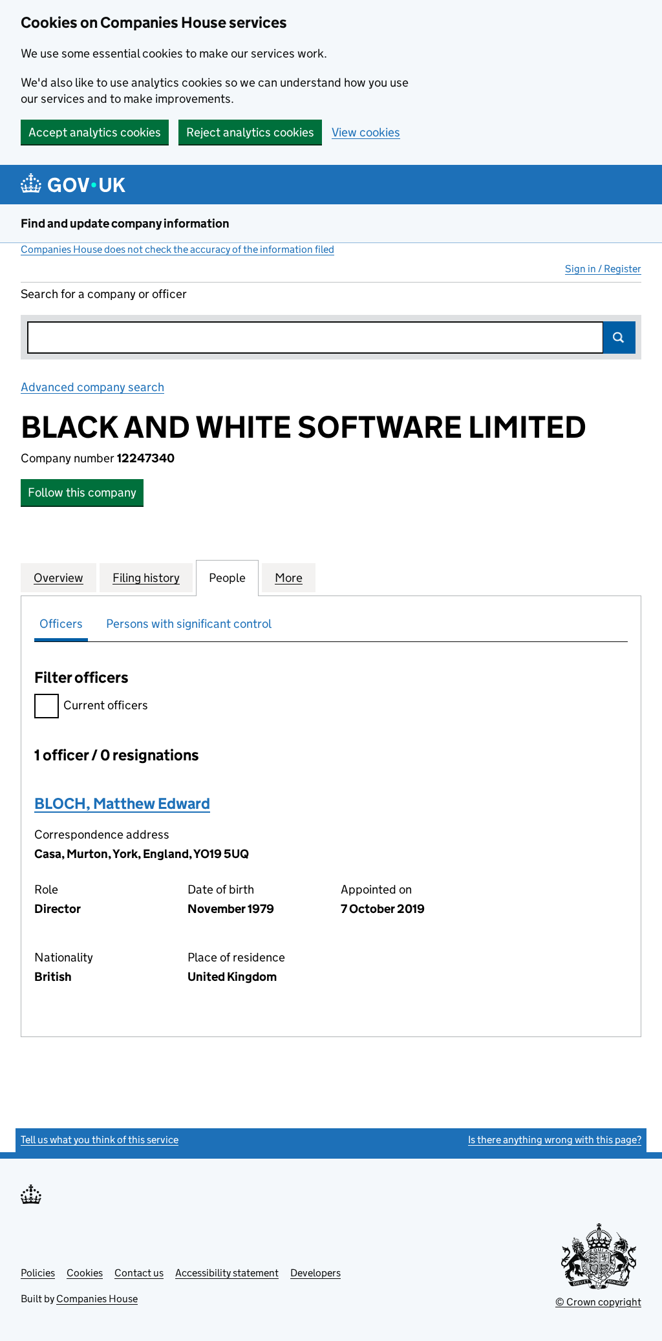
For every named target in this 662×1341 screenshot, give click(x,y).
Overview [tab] (58, 577)
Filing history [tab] (146, 577)
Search (619, 337)
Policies (38, 1273)
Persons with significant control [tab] (189, 623)
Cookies (85, 1273)
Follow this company (82, 492)
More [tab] (289, 577)
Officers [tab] (61, 623)
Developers (315, 1273)
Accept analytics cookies (94, 132)
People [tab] (227, 577)
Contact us (139, 1273)
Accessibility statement (227, 1273)
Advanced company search (92, 387)
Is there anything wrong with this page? (554, 1139)
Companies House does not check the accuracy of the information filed (177, 249)
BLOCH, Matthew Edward (122, 803)
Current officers (105, 705)
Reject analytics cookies (250, 132)
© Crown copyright (598, 1302)
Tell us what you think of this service (99, 1139)
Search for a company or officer (104, 293)
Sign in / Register (603, 269)
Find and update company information (125, 223)
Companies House (97, 1299)
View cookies (366, 132)
